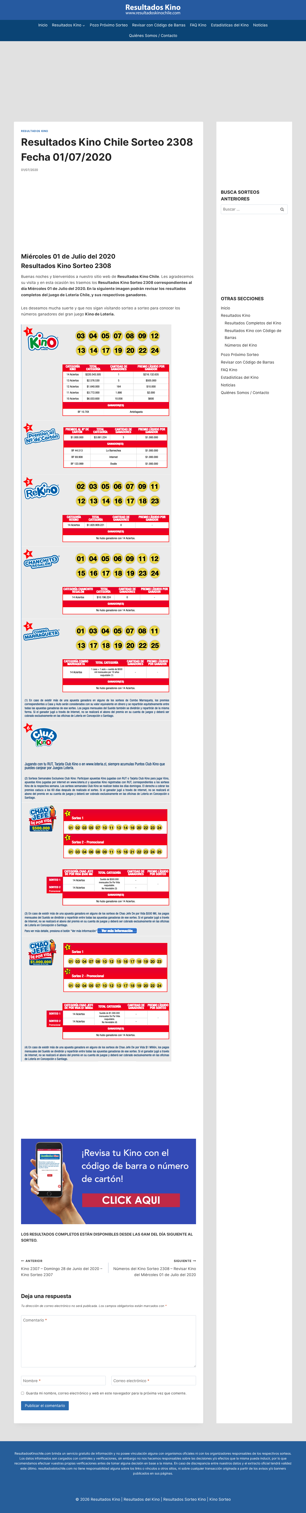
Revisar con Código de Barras (158, 25)
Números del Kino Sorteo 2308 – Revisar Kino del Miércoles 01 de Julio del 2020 (154, 1268)
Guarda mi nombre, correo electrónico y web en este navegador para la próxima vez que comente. (106, 1393)
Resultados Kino (34, 131)
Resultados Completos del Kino (253, 323)
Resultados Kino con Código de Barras (253, 334)
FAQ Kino (198, 25)
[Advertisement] (134, 72)
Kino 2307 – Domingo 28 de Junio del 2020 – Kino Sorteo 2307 (61, 1268)
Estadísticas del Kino (230, 25)
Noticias (260, 25)
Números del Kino (241, 345)
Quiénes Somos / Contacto (153, 35)
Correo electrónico (131, 1381)
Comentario (35, 1320)
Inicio (42, 25)
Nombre (32, 1381)
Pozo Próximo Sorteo (109, 25)
